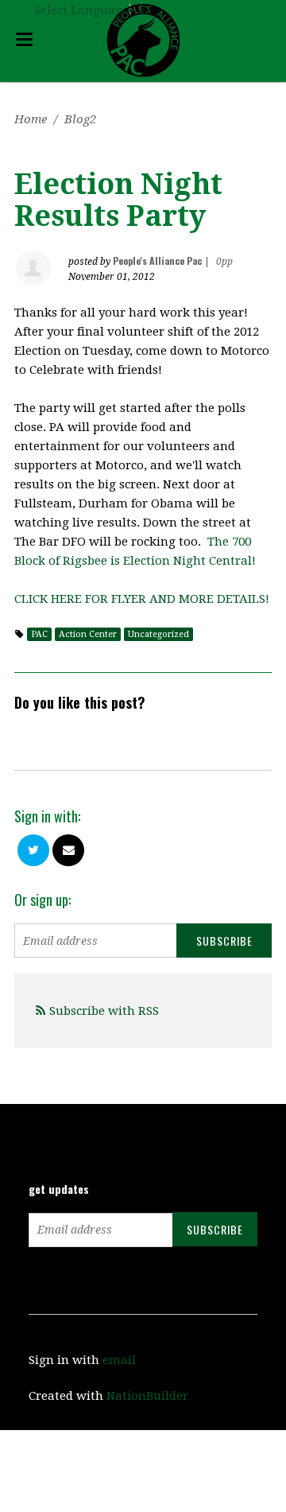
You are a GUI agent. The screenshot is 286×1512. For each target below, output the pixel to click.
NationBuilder (147, 1396)
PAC (39, 634)
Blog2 (80, 119)
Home (30, 119)
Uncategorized (158, 634)
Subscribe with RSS (104, 1011)
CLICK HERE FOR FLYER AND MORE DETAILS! (141, 599)
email (119, 1360)
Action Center (88, 634)
